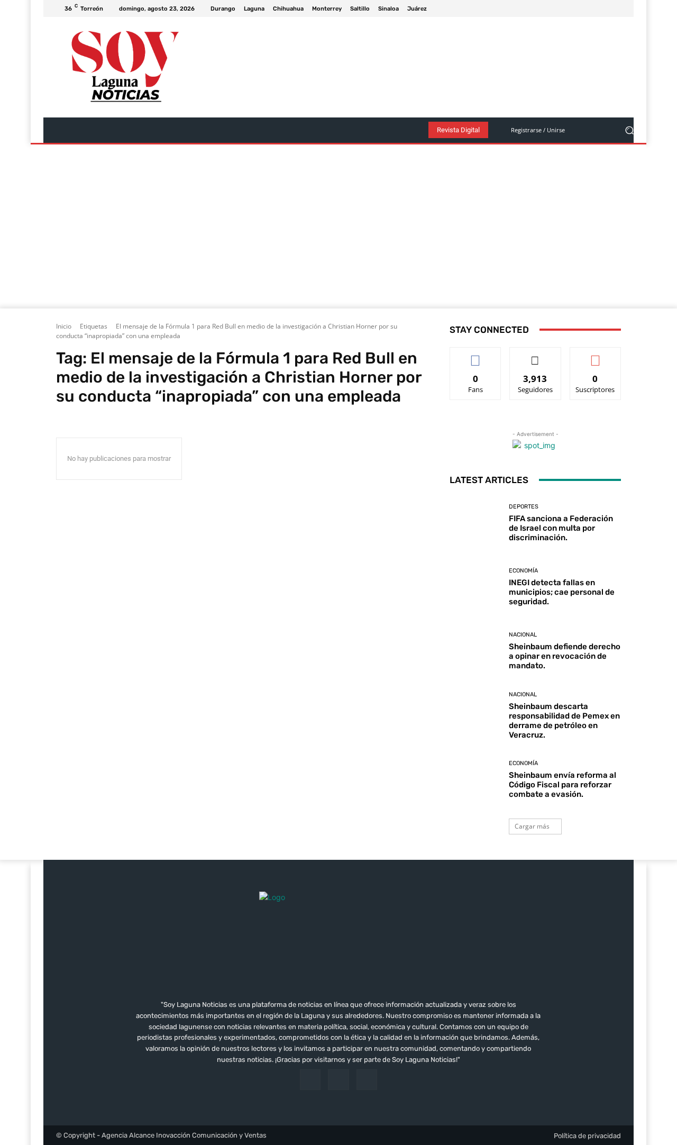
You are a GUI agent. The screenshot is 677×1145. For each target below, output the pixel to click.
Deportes (523, 507)
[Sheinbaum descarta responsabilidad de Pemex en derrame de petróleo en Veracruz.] (475, 715)
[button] (629, 130)
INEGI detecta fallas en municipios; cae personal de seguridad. (562, 592)
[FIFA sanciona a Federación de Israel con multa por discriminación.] (475, 523)
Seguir (535, 355)
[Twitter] (614, 8)
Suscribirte (596, 355)
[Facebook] (589, 8)
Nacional (523, 635)
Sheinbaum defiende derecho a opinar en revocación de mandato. (564, 656)
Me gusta (475, 355)
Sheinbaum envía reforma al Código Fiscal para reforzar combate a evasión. (562, 784)
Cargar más (532, 826)
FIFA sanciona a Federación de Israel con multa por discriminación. (561, 528)
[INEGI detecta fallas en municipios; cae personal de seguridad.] (475, 587)
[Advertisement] (338, 229)
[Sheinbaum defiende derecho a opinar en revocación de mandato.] (475, 651)
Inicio (63, 326)
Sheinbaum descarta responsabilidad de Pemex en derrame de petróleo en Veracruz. (564, 721)
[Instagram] (602, 8)
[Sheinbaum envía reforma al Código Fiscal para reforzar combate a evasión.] (475, 779)
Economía (523, 571)
